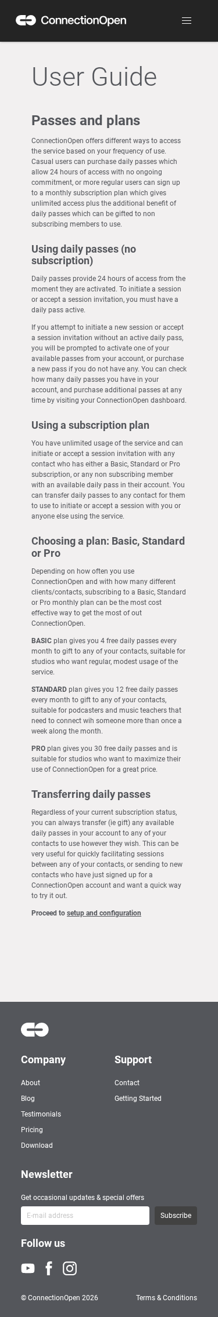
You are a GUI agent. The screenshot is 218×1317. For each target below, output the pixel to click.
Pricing (32, 1130)
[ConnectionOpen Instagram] (73, 1268)
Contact (127, 1083)
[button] (187, 21)
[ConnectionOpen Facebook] (52, 1268)
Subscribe (175, 1216)
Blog (28, 1099)
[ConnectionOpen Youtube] (31, 1268)
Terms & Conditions (166, 1298)
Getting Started (138, 1099)
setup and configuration (104, 913)
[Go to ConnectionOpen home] (70, 21)
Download (37, 1145)
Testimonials (41, 1114)
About (30, 1083)
